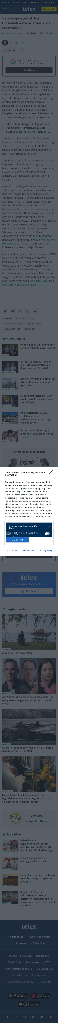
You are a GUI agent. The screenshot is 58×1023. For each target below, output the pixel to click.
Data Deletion (12, 550)
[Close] (52, 473)
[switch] (47, 533)
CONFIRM (17, 540)
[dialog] (29, 511)
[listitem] (28, 527)
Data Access (29, 550)
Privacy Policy (45, 550)
